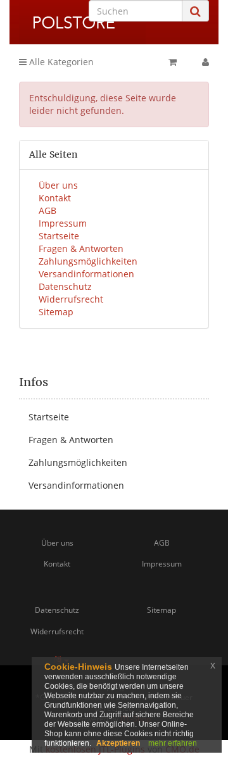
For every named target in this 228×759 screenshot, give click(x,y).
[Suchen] (195, 11)
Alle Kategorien (60, 62)
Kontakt (55, 198)
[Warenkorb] (172, 62)
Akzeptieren (118, 743)
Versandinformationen (86, 274)
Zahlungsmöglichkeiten (88, 261)
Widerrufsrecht (71, 299)
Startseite (59, 236)
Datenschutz (65, 286)
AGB (47, 210)
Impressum (63, 223)
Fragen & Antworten (81, 248)
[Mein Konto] (205, 62)
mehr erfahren (172, 743)
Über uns (58, 185)
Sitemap (56, 312)
